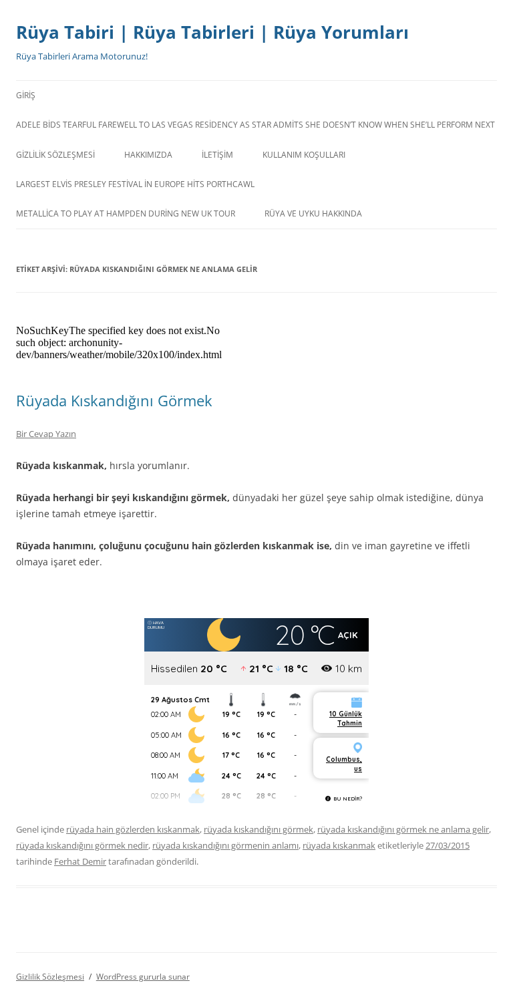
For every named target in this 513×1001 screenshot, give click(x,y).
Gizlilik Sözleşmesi (55, 154)
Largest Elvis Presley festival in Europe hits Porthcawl (135, 184)
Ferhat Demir (80, 861)
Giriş (25, 95)
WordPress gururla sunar (143, 976)
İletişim (217, 154)
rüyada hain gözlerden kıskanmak (133, 829)
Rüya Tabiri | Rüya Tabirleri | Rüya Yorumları (212, 32)
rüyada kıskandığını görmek (258, 829)
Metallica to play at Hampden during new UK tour (125, 213)
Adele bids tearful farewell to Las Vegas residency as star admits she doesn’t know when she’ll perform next (255, 124)
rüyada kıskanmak (339, 845)
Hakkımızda (148, 154)
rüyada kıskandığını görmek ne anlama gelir (403, 829)
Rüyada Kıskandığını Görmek (114, 400)
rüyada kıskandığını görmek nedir (82, 845)
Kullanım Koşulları (304, 154)
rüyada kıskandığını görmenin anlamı (225, 845)
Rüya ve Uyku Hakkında (313, 213)
